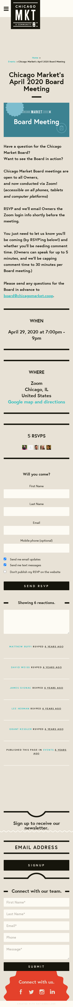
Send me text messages (25, 565)
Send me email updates (25, 559)
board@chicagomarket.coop (28, 295)
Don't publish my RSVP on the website (35, 572)
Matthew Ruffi (20, 646)
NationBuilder (46, 1004)
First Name (36, 486)
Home (35, 57)
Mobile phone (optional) (36, 540)
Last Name (37, 504)
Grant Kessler (20, 729)
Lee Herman (20, 708)
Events (11, 61)
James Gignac (21, 687)
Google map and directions (36, 402)
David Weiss (20, 667)
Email (36, 522)
